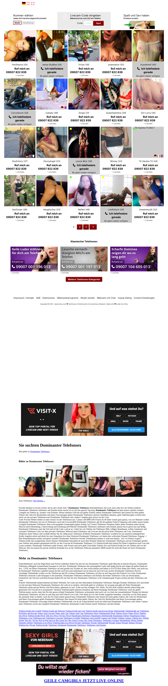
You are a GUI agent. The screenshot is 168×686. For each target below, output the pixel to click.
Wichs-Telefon (137, 620)
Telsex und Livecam (46, 613)
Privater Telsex (115, 623)
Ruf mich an (50, 620)
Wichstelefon (125, 620)
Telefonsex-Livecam (54, 618)
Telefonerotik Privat (107, 613)
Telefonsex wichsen (111, 620)
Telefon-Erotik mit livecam (97, 611)
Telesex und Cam (76, 613)
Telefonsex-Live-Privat (42, 623)
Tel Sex (35, 620)
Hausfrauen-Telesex (121, 616)
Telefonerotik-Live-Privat (63, 623)
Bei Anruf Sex (62, 620)
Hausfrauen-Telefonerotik (101, 616)
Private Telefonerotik (99, 623)
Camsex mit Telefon (109, 618)
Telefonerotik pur (132, 611)
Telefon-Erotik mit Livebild (30, 611)
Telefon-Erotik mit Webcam (53, 611)
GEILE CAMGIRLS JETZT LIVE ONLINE (84, 680)
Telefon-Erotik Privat (36, 616)
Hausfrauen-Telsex (138, 616)
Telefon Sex (137, 618)
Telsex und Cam (62, 613)
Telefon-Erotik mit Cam (75, 611)
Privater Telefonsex (82, 623)
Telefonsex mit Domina (96, 625)
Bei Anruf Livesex (76, 620)
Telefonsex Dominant (57, 625)
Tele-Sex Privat (52, 616)
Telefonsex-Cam (25, 618)
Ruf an (42, 620)
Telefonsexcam (39, 618)
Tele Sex (28, 620)
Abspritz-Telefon (26, 623)
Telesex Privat (122, 613)
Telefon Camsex (125, 618)
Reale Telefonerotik (116, 611)
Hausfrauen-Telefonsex (81, 616)
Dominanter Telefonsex (40, 451)
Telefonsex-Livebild (71, 618)
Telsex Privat (133, 613)
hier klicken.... (39, 501)
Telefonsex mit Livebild (90, 618)
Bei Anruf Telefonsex (93, 620)
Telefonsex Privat (91, 613)
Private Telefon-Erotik (38, 625)
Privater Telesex (128, 623)
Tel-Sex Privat (65, 616)
